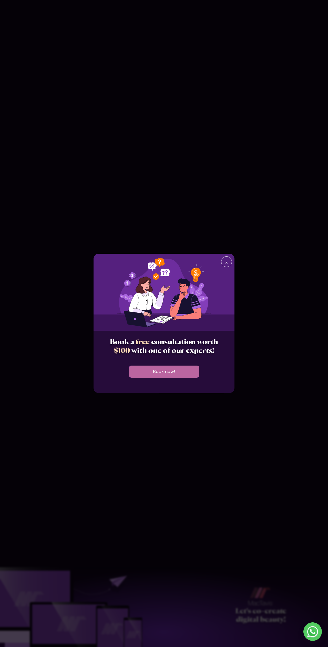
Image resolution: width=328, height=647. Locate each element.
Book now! (164, 372)
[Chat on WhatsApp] (312, 631)
